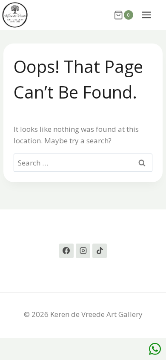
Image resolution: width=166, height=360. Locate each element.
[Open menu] (150, 15)
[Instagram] (83, 251)
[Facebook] (66, 251)
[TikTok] (99, 251)
